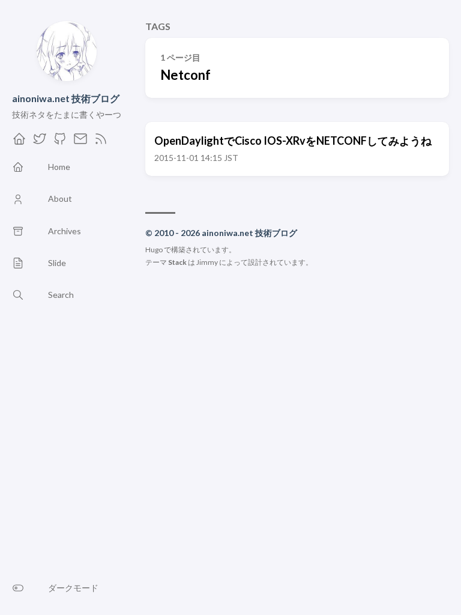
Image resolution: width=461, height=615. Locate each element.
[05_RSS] (101, 142)
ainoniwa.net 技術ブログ (65, 98)
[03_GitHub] (60, 142)
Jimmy (207, 262)
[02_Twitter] (39, 142)
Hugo (154, 249)
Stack (177, 262)
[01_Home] (19, 142)
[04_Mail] (80, 142)
